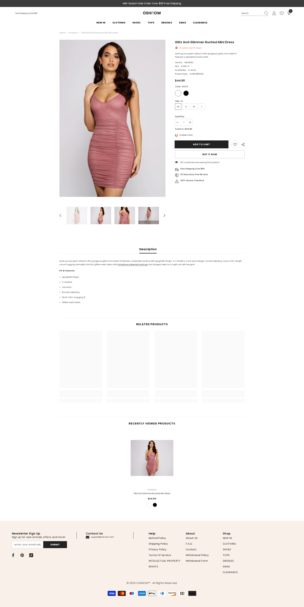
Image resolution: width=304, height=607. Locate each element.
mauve (149, 505)
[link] (235, 144)
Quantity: (180, 116)
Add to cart (201, 144)
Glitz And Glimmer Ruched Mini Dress (152, 493)
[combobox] (251, 13)
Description (148, 249)
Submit (55, 544)
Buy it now (209, 154)
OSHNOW (188, 62)
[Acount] (274, 13)
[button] (60, 215)
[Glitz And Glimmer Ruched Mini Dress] (152, 458)
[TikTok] (31, 555)
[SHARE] (242, 144)
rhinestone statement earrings (132, 264)
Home (62, 32)
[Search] (254, 13)
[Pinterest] (22, 555)
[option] (112, 118)
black (154, 505)
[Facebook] (13, 555)
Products (73, 32)
